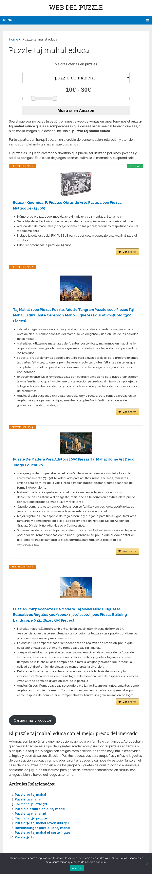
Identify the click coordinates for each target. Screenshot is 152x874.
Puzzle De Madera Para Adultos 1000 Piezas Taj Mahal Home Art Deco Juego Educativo (73, 462)
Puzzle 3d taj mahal (30, 795)
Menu (7, 20)
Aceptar (77, 868)
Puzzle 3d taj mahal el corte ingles (43, 832)
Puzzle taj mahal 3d (30, 813)
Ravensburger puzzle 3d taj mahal (42, 828)
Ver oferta (129, 251)
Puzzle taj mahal (28, 799)
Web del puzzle (76, 7)
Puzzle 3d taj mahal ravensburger (42, 823)
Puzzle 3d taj (25, 837)
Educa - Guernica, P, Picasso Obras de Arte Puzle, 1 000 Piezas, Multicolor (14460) (67, 205)
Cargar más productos (33, 720)
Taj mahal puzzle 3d (31, 804)
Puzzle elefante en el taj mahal (40, 809)
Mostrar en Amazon (76, 110)
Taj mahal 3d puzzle (31, 818)
